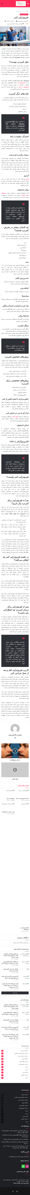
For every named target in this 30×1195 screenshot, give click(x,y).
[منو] (2, 4)
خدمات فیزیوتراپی (20, 11)
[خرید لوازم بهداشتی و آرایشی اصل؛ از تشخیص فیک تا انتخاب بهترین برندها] (24, 956)
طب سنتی (25, 1072)
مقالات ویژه (25, 1058)
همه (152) (15, 993)
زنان (27, 1077)
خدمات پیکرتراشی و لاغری (21, 1053)
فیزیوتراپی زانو (10, 798)
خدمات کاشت (24, 1075)
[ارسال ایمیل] (16, 21)
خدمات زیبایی (24, 1050)
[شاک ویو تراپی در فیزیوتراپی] (22, 864)
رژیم (26, 1069)
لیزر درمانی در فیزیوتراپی (8, 811)
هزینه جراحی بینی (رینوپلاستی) (16, 1156)
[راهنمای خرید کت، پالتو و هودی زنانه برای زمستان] (24, 971)
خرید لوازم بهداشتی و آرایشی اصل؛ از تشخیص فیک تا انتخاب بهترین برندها (10, 955)
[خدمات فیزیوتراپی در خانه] (22, 793)
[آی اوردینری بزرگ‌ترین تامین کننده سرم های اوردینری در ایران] (24, 978)
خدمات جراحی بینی (23, 1056)
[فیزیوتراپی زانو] (7, 793)
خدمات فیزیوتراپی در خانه (22, 798)
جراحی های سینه (23, 1061)
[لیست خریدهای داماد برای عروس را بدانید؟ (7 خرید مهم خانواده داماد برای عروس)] (24, 986)
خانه (26, 11)
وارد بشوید (15, 942)
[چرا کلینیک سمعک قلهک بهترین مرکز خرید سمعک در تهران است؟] (24, 964)
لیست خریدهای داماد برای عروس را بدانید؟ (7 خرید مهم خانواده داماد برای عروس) (10, 985)
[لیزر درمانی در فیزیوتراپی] (7, 806)
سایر (26, 1067)
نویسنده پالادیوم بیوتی (21, 21)
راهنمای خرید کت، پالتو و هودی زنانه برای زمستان (16, 1139)
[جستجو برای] (28, 4)
